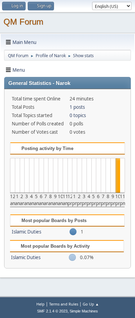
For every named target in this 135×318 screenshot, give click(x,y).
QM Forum (23, 21)
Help (40, 304)
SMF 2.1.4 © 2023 (52, 311)
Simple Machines (84, 311)
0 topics (78, 115)
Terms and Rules (63, 304)
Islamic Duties (26, 232)
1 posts (77, 107)
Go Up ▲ (91, 304)
